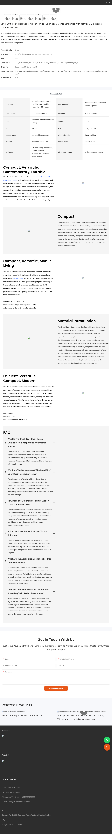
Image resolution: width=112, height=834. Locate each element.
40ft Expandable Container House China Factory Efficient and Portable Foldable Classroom (80, 717)
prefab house (17, 278)
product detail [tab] (56, 94)
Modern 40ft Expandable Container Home (22, 715)
